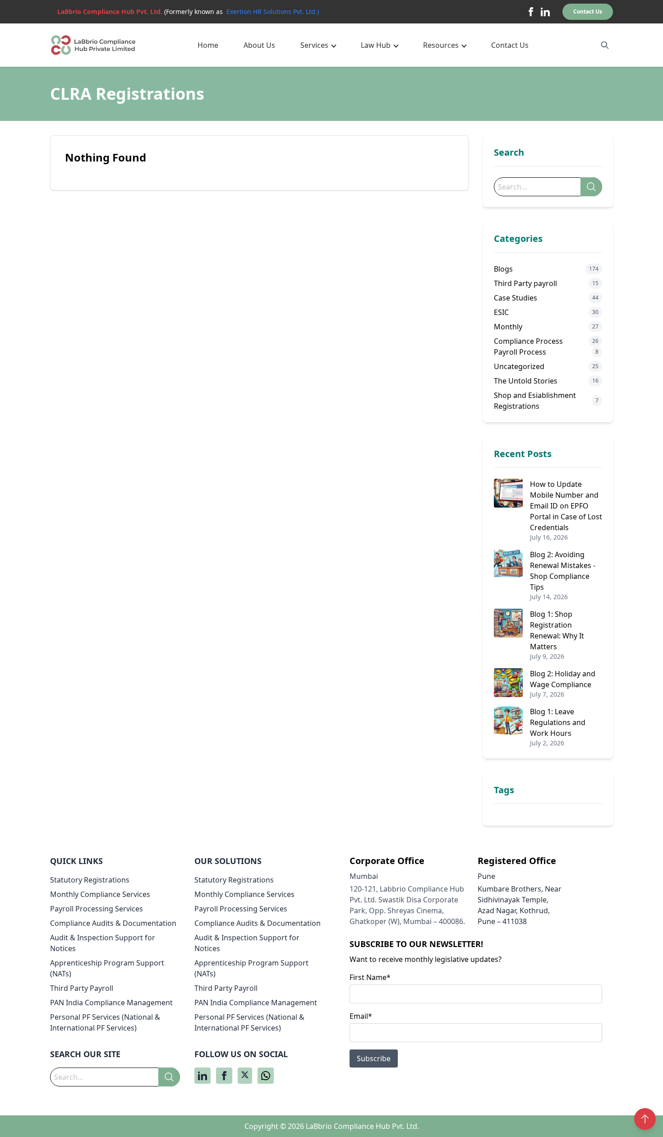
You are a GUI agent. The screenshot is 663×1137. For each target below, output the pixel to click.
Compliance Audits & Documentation (113, 923)
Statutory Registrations (89, 880)
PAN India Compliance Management (111, 1003)
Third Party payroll (525, 283)
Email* (361, 1016)
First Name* (370, 977)
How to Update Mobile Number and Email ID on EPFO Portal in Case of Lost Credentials (566, 505)
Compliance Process (528, 341)
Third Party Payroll (81, 988)
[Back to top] (645, 1119)
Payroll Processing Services (96, 909)
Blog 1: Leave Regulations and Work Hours (557, 722)
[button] (318, 45)
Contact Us (587, 11)
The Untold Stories (525, 381)
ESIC (501, 312)
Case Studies (515, 298)
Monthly (508, 327)
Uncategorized (519, 366)
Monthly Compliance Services (100, 894)
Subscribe (374, 1058)
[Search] (591, 186)
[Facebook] (530, 11)
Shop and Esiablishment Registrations (535, 400)
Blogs (503, 269)
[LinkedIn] (545, 11)
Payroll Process (520, 352)
